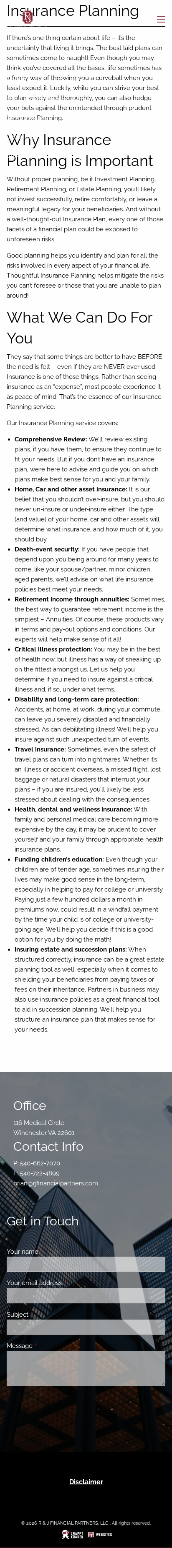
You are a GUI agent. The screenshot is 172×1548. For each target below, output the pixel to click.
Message (50, 1346)
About (15, 61)
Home (15, 43)
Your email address (64, 1283)
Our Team (70, 80)
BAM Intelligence (31, 155)
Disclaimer (86, 1482)
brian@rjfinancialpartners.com (55, 1183)
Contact (17, 174)
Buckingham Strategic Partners (50, 99)
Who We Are (24, 80)
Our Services (24, 118)
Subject (48, 1314)
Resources (21, 136)
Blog (75, 155)
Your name (53, 1251)
